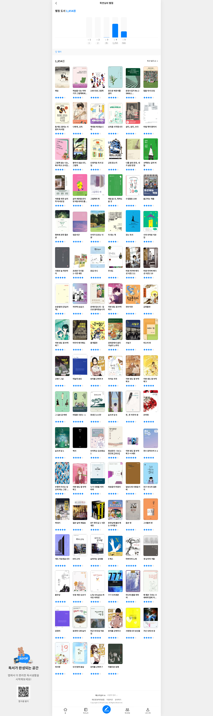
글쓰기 (106, 709)
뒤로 (56, 3)
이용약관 (109, 700)
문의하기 (118, 700)
